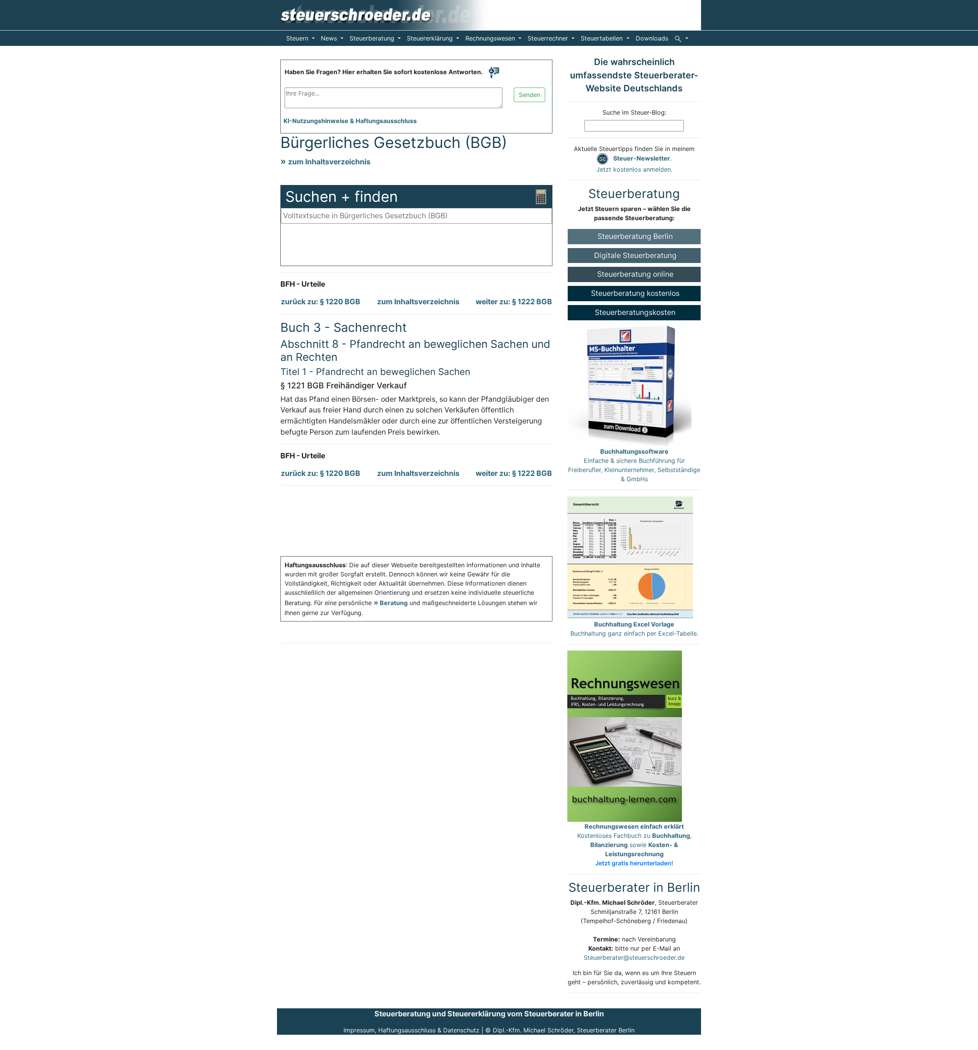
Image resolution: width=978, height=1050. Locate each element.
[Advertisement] (416, 246)
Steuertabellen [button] (603, 38)
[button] (681, 38)
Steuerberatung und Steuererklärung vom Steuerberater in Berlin (489, 1013)
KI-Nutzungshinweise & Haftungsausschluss (350, 121)
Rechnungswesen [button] (491, 38)
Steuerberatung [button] (373, 38)
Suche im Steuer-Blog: (634, 112)
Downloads (652, 38)
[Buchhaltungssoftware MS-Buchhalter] (629, 383)
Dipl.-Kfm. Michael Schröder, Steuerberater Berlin (564, 1030)
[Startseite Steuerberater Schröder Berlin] (390, 14)
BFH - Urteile (302, 284)
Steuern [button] (298, 38)
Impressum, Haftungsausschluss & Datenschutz (411, 1030)
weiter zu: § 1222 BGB (514, 301)
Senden (529, 95)
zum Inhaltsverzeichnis (329, 161)
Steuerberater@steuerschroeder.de (634, 957)
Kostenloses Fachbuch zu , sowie (634, 845)
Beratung (394, 603)
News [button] (330, 38)
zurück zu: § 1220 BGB (320, 301)
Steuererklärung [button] (431, 38)
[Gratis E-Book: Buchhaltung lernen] (624, 735)
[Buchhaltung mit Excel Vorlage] (630, 557)
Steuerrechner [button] (549, 38)
